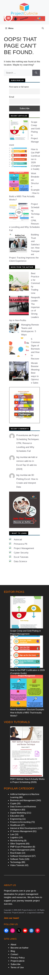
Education (15, 816)
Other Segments (17, 844)
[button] (42, 28)
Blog (13, 951)
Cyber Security (21, 552)
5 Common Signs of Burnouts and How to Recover (35, 349)
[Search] (36, 73)
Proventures (22, 435)
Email (11, 97)
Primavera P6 (20, 544)
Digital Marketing (18, 813)
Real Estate (15, 853)
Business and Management (23, 800)
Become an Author (19, 948)
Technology (15, 862)
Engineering (16, 819)
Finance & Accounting (20, 822)
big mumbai (22, 457)
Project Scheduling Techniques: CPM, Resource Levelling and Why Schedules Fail (27, 443)
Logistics (14, 837)
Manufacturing (16, 840)
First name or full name (19, 87)
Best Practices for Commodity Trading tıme (35, 283)
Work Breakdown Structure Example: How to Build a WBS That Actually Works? (27, 712)
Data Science (20, 561)
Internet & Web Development (23, 828)
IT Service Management (21, 831)
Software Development (20, 856)
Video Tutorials (17, 865)
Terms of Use (17, 967)
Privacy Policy (18, 957)
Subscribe (15, 964)
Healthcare (15, 825)
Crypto (13, 803)
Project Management (24, 548)
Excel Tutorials (21, 557)
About (13, 944)
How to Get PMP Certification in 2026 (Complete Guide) (35, 159)
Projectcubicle (17, 961)
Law (12, 834)
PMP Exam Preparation (21, 847)
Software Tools (17, 859)
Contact (14, 954)
